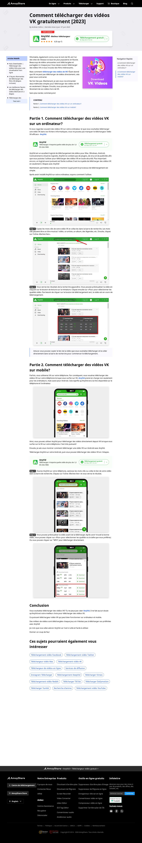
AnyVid (43, 134)
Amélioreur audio (64, 817)
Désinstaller (42, 815)
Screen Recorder (64, 793)
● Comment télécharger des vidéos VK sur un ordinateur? (126, 65)
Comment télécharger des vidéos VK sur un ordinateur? (60, 104)
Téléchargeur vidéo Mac (42, 661)
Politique (48, 826)
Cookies (87, 826)
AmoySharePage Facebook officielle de (116, 811)
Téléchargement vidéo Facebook (46, 655)
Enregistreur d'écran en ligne (91, 793)
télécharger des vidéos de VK (55, 71)
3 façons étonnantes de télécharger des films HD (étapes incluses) (16, 79)
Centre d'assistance (45, 806)
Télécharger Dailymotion (96, 681)
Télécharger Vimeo (94, 675)
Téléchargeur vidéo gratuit (84, 768)
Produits (67, 3)
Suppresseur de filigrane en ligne (92, 789)
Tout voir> (16, 101)
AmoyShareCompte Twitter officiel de (122, 811)
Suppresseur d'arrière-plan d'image (93, 784)
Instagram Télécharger (41, 675)
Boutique (115, 3)
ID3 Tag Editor (63, 807)
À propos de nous (44, 784)
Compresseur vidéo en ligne (90, 803)
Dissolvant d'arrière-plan (67, 784)
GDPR (79, 826)
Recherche (132, 3)
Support (100, 3)
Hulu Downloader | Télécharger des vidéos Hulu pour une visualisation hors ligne (17, 68)
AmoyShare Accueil (16, 778)
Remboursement (99, 826)
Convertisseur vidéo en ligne (90, 798)
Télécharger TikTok (72, 681)
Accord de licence (61, 826)
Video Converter (64, 798)
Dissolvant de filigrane (66, 789)
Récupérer (41, 810)
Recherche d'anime (63, 688)
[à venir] (111, 811)
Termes (40, 826)
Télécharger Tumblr (40, 688)
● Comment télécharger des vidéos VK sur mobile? (126, 74)
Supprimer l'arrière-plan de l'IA (91, 807)
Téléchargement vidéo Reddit (44, 681)
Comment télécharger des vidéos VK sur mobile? (58, 107)
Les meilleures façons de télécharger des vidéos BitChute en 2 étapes (17, 90)
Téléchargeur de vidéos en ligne (46, 668)
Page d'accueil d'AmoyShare (16, 3)
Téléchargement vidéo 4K (70, 661)
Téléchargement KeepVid (68, 675)
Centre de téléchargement (23, 785)
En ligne (52, 3)
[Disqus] (71, 729)
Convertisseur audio (65, 812)
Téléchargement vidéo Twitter (80, 655)
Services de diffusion (75, 668)
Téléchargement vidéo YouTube (91, 688)
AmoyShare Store (19, 793)
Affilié (39, 793)
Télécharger (84, 3)
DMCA (72, 826)
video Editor (62, 803)
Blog (125, 3)
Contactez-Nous (44, 789)
